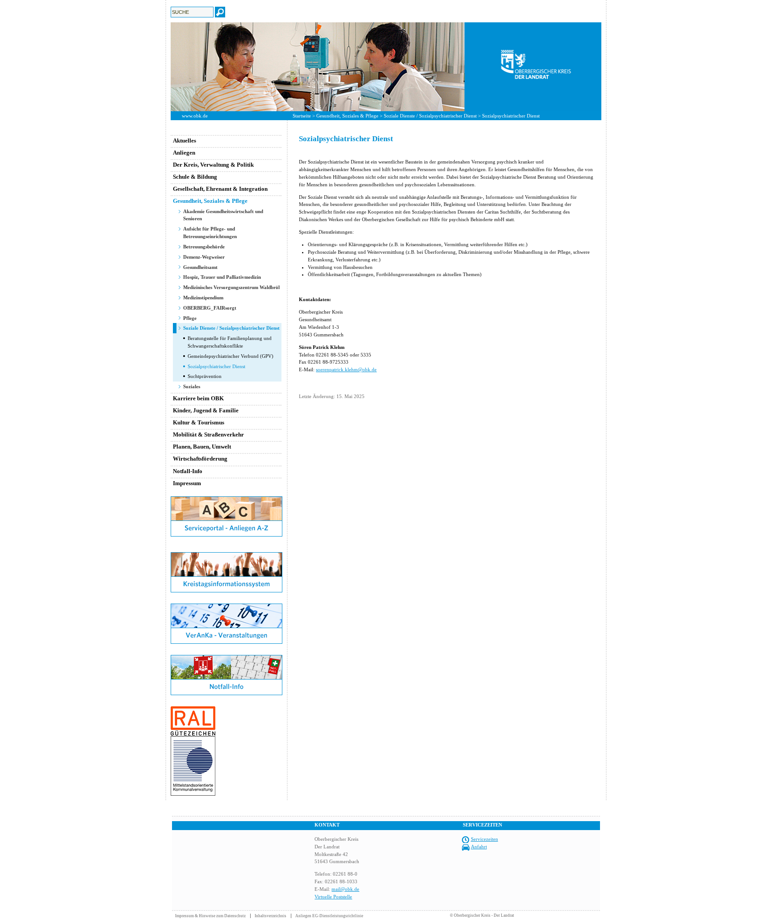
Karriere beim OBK (198, 398)
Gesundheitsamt (200, 267)
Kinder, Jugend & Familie (206, 410)
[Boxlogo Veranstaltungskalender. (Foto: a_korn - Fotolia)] (226, 642)
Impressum (187, 483)
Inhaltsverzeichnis (270, 916)
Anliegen (184, 152)
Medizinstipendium (203, 297)
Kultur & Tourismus (198, 422)
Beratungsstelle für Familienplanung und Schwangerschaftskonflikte (230, 342)
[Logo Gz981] (193, 794)
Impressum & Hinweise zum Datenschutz (210, 916)
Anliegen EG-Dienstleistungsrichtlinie (329, 916)
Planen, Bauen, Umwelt (202, 446)
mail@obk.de (345, 889)
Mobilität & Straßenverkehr (208, 434)
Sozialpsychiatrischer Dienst (216, 366)
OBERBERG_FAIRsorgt (209, 307)
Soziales (191, 386)
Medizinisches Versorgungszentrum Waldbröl (231, 287)
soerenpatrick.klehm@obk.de (346, 369)
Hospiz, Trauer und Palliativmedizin (222, 277)
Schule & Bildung (195, 176)
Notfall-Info (187, 471)
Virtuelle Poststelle (333, 896)
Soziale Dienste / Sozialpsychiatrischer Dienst (430, 115)
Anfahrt (479, 846)
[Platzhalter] (226, 550)
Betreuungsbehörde (204, 246)
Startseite (302, 115)
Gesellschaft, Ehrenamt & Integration (220, 188)
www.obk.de (195, 115)
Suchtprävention (205, 376)
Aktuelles (184, 140)
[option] (386, 66)
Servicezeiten (484, 839)
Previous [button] (163, 66)
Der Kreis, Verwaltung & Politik (213, 164)
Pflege (190, 318)
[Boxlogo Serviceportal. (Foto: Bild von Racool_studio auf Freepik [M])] (226, 534)
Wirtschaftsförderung (200, 458)
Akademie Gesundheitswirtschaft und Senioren (223, 215)
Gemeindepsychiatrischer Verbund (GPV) (230, 356)
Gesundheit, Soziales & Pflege (347, 115)
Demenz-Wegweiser (204, 257)
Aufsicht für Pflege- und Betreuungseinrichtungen (210, 232)
